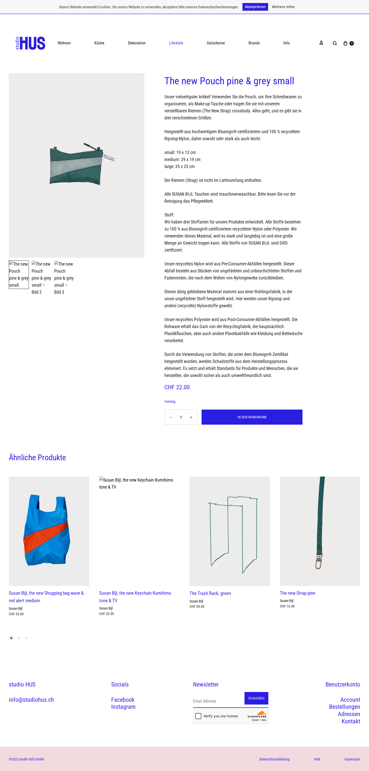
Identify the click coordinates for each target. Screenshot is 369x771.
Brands (254, 43)
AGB (317, 759)
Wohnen (64, 43)
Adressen (349, 714)
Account (350, 699)
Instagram (123, 706)
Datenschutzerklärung (274, 759)
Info (286, 43)
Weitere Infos (283, 7)
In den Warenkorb (252, 417)
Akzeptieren (255, 6)
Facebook (123, 699)
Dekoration (137, 43)
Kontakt (351, 721)
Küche (99, 43)
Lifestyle (176, 43)
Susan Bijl (15, 608)
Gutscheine (216, 43)
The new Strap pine (297, 593)
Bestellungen (344, 706)
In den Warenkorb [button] (21, 620)
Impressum (352, 759)
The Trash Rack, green (210, 593)
